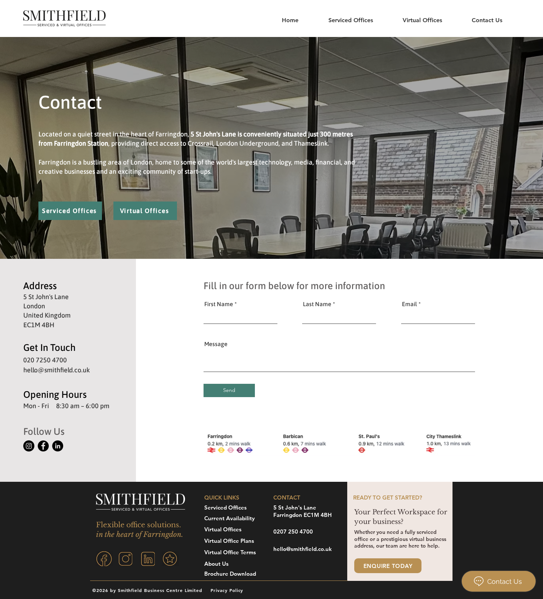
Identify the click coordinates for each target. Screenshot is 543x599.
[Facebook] (43, 445)
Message (216, 344)
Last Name (317, 304)
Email (409, 304)
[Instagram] (28, 445)
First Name (218, 304)
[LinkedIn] (57, 445)
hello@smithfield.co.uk (56, 370)
